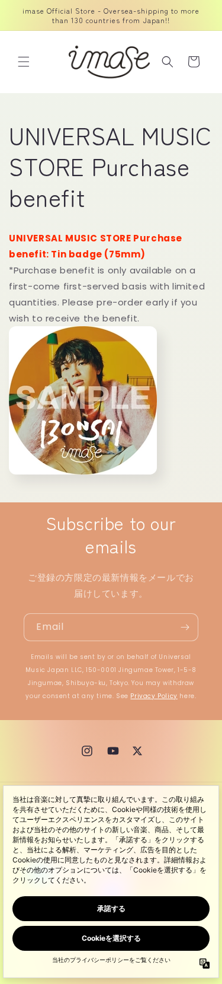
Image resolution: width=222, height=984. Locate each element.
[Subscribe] (185, 627)
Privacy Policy (153, 696)
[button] (24, 62)
